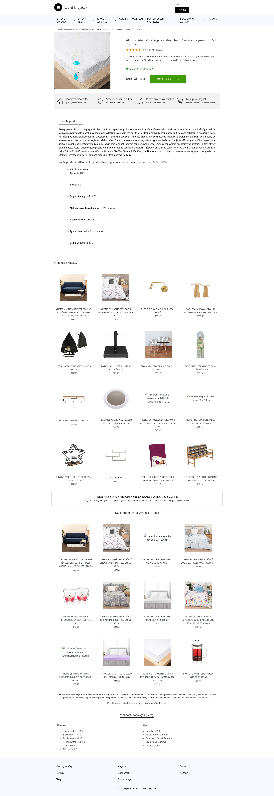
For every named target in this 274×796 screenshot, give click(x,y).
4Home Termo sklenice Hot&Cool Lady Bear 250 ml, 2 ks (76, 620)
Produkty (66, 29)
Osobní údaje (124, 779)
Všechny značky (64, 766)
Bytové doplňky (61, 20)
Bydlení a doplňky (78, 29)
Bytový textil (82, 20)
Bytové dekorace (102, 20)
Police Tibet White (116, 478)
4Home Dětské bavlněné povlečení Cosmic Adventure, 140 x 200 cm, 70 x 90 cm (198, 620)
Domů (59, 29)
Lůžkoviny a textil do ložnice (176, 500)
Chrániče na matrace (141, 500)
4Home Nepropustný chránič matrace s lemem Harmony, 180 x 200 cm (157, 677)
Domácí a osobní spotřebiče (155, 20)
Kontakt (184, 773)
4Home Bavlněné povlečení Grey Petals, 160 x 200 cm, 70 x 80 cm (116, 620)
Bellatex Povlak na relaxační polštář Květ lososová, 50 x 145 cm (158, 423)
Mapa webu (124, 773)
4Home (151, 60)
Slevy (58, 779)
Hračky (211, 19)
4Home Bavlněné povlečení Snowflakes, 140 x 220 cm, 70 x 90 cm (116, 312)
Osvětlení (137, 19)
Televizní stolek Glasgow (73, 420)
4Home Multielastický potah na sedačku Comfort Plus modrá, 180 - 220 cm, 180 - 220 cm (73, 312)
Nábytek (123, 19)
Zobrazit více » (190, 60)
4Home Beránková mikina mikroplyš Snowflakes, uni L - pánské (75, 677)
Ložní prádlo (157, 500)
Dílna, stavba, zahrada (187, 20)
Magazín (122, 766)
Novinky (60, 773)
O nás (183, 766)
